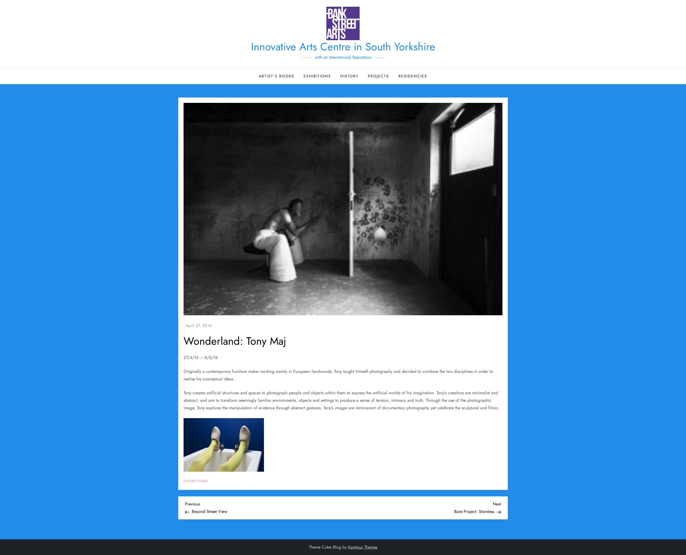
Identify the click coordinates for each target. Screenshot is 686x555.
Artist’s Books (276, 76)
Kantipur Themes (362, 547)
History (349, 76)
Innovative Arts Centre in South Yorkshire (343, 46)
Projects (378, 76)
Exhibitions (317, 76)
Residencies (412, 76)
